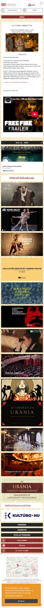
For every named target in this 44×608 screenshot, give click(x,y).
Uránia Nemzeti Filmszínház (12, 166)
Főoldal (22, 545)
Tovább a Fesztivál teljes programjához (15, 82)
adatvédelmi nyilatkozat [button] (13, 596)
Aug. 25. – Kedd (22, 143)
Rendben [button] (21, 601)
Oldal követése (9, 170)
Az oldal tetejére (22, 551)
